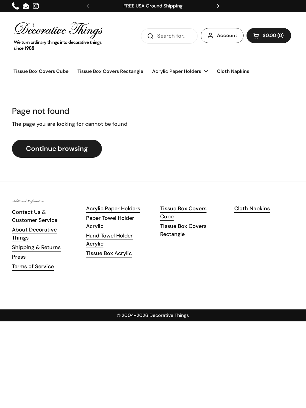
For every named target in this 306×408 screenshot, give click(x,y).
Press (19, 256)
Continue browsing (57, 148)
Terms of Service (33, 266)
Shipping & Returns (36, 247)
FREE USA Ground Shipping (153, 5)
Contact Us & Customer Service (34, 216)
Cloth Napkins (252, 208)
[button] (269, 35)
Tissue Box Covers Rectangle (183, 230)
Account (227, 35)
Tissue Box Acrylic (109, 253)
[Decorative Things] (58, 36)
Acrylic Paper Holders (113, 208)
